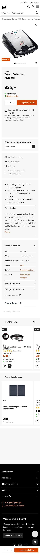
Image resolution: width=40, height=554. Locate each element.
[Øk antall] (14, 102)
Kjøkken (14, 19)
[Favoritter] (5, 366)
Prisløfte (11, 166)
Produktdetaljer (12, 245)
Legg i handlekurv (27, 102)
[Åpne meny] (37, 7)
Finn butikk (23, 2)
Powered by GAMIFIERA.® (11, 312)
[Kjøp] (10, 366)
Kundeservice (34, 2)
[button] (36, 63)
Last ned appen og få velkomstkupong (16, 172)
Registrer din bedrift (13, 535)
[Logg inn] (28, 7)
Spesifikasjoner (12, 283)
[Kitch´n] (4, 7)
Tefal (7, 71)
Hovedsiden (6, 19)
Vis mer (8, 232)
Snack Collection (26, 270)
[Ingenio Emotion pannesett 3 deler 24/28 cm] (17, 335)
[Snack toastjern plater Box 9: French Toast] (17, 390)
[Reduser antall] (7, 102)
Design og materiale (14, 289)
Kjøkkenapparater (25, 19)
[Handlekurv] (32, 7)
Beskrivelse (10, 208)
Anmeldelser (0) (13, 302)
